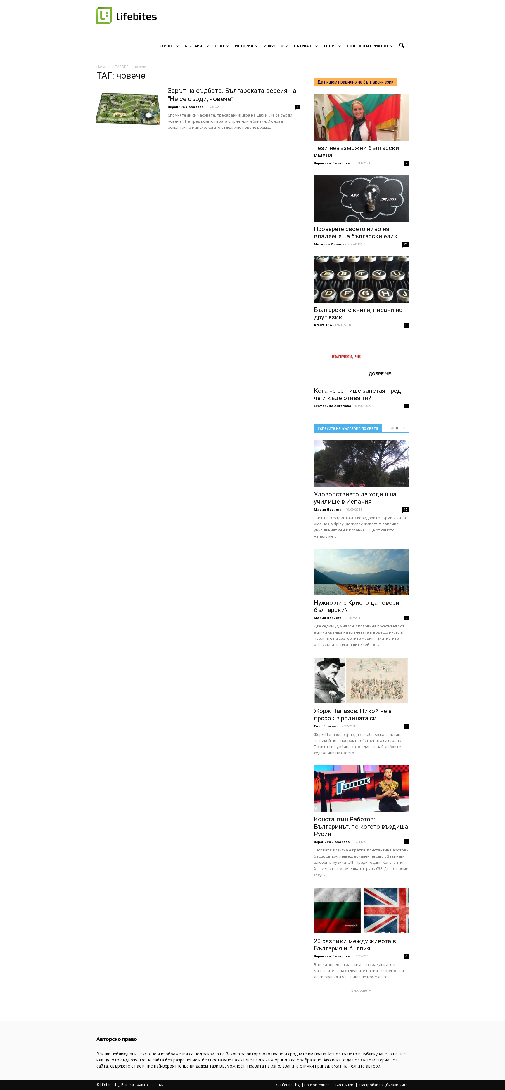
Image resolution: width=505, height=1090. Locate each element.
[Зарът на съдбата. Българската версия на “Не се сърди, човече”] (128, 109)
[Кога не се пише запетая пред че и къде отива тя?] (361, 360)
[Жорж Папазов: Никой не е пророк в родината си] (361, 680)
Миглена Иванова (330, 244)
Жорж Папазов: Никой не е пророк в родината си (353, 714)
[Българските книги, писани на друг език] (361, 279)
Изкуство (273, 46)
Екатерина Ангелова (332, 406)
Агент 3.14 (322, 325)
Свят (219, 46)
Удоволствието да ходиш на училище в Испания (355, 498)
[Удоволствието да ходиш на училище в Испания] (361, 463)
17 (405, 509)
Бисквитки (344, 1085)
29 (405, 244)
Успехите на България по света (347, 428)
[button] (402, 46)
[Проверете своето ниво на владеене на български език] (361, 198)
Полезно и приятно (367, 46)
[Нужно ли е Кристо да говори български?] (361, 572)
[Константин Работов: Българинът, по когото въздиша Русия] (361, 788)
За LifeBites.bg (287, 1085)
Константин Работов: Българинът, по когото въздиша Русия (361, 826)
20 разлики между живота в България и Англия (355, 945)
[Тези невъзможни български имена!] (361, 117)
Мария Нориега (328, 509)
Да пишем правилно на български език (355, 82)
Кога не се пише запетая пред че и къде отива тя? (357, 394)
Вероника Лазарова (186, 107)
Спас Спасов (325, 726)
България (195, 46)
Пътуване (303, 46)
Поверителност (317, 1085)
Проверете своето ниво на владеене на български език (355, 232)
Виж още (359, 990)
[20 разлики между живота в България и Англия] (361, 910)
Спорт (330, 46)
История (244, 46)
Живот (167, 46)
